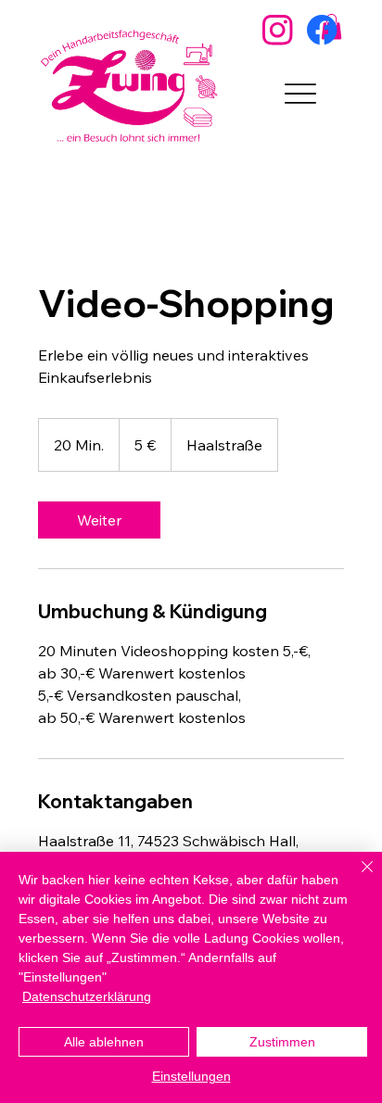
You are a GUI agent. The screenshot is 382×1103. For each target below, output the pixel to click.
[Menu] (300, 93)
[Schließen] (356, 878)
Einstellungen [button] (191, 1076)
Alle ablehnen (104, 1041)
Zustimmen (282, 1041)
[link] (99, 520)
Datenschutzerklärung (86, 996)
